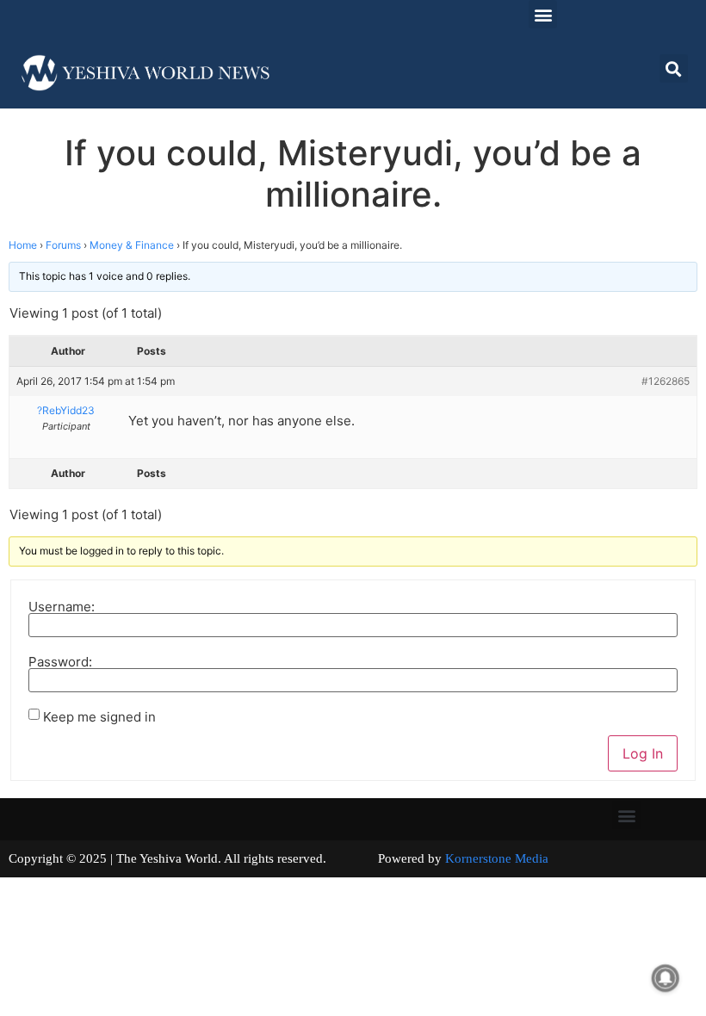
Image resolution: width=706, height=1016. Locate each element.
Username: (61, 606)
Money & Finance (132, 245)
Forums (63, 245)
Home (23, 245)
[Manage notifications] (665, 978)
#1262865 (665, 381)
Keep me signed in (99, 716)
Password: (60, 661)
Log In (642, 753)
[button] (543, 14)
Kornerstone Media (496, 858)
